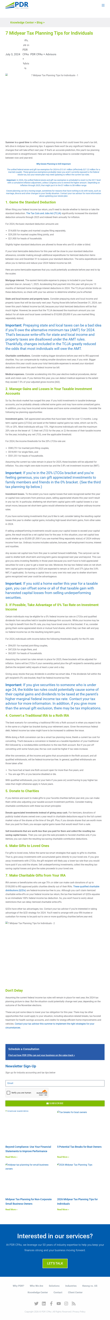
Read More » (11, 1157)
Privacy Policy (79, 1311)
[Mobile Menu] (103, 5)
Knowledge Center (22, 22)
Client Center (75, 1292)
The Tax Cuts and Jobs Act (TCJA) (43, 213)
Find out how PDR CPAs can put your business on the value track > (41, 1055)
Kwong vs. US (89, 1285)
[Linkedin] (44, 1303)
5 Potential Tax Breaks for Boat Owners (79, 1146)
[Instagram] (66, 1303)
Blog (39, 22)
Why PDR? (18, 1285)
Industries (71, 1285)
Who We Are (36, 1285)
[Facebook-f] (51, 1303)
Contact (58, 1292)
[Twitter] (36, 1303)
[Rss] (73, 1303)
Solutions (54, 1285)
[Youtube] (59, 1303)
